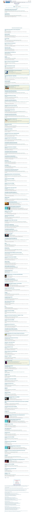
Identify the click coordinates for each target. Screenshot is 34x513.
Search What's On (8, 2)
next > (8, 477)
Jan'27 (14, 7)
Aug (8, 7)
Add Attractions (19, 2)
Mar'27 (18, 7)
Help (24, 2)
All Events (6, 7)
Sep (9, 7)
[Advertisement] (17, 22)
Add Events (11, 2)
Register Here (17, 482)
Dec (13, 7)
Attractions (19, 6)
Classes (17, 6)
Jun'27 (24, 7)
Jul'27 (25, 7)
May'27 (22, 7)
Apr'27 (20, 7)
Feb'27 (16, 7)
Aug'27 (27, 7)
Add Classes (15, 2)
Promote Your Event (17, 480)
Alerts (22, 2)
